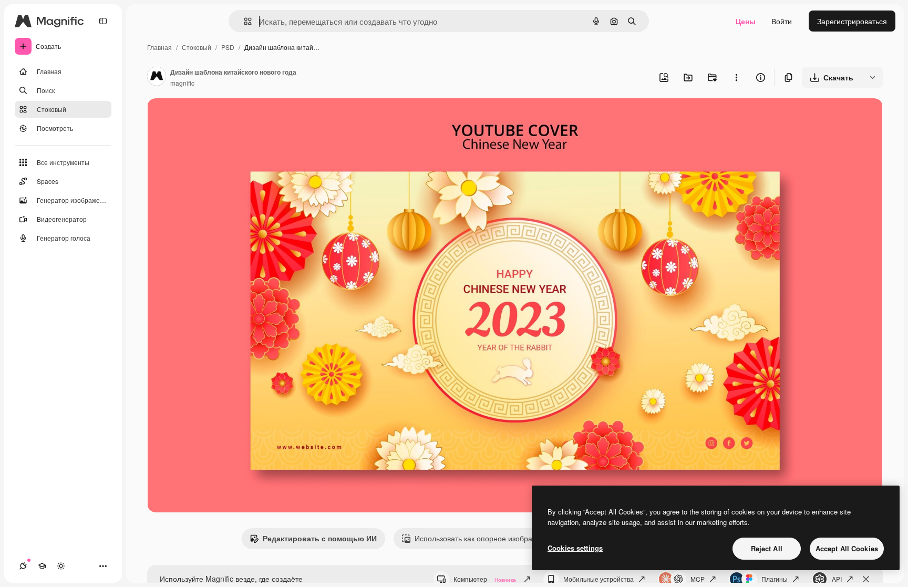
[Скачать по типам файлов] (872, 77)
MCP (697, 578)
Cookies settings (575, 548)
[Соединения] (23, 566)
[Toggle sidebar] (103, 21)
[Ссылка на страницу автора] (156, 77)
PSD (227, 47)
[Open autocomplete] (243, 21)
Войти (781, 21)
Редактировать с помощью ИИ (320, 538)
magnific (182, 82)
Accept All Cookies (847, 548)
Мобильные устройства (598, 578)
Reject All (766, 548)
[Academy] (42, 566)
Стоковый (196, 47)
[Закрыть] (866, 579)
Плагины (774, 578)
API (837, 578)
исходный (217, 118)
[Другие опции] (736, 77)
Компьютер (484, 578)
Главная (159, 47)
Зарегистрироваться (852, 21)
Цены (746, 21)
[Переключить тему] (61, 566)
